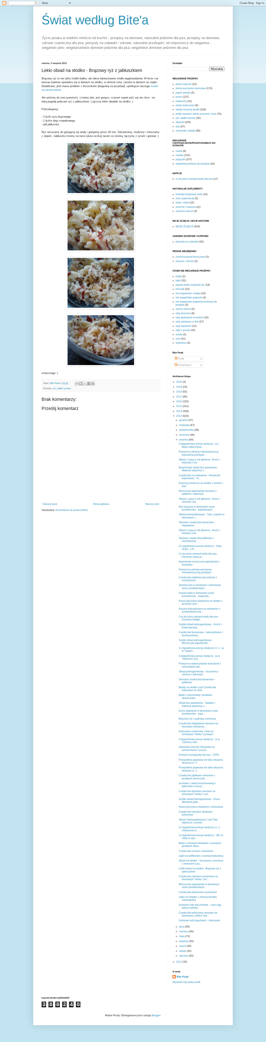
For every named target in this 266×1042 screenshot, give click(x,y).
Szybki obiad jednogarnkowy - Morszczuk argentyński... (196, 642)
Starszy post (152, 504)
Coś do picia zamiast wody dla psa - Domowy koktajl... (199, 618)
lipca (182, 926)
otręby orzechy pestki (188, 109)
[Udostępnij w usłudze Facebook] (89, 383)
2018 (179, 391)
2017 (179, 396)
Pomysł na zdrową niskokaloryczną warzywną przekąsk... (198, 453)
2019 (179, 386)
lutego (183, 951)
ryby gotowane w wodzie (189, 317)
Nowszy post (50, 504)
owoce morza (183, 309)
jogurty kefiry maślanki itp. (190, 284)
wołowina (181, 342)
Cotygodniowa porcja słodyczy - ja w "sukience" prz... (199, 657)
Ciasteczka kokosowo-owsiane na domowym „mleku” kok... (198, 914)
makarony (181, 101)
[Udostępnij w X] (85, 383)
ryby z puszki (183, 330)
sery (178, 338)
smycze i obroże (185, 261)
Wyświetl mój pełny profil (186, 982)
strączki (180, 122)
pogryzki (180, 159)
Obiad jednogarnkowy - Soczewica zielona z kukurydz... (198, 673)
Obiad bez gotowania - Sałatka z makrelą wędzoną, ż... (197, 704)
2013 (179, 416)
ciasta (179, 151)
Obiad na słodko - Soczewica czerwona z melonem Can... (201, 862)
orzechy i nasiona (186, 206)
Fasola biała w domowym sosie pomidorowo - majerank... (196, 594)
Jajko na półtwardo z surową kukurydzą (201, 855)
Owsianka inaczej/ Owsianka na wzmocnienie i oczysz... (197, 748)
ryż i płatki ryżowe (62, 388)
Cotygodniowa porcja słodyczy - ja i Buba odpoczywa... (199, 445)
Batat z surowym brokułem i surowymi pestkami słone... (200, 845)
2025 (179, 381)
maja (182, 936)
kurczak (180, 289)
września (184, 434)
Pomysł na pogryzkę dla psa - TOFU (199, 754)
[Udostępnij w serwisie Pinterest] (93, 383)
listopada (184, 425)
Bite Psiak (183, 976)
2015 (179, 406)
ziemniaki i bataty (185, 130)
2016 (179, 401)
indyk (179, 276)
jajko (178, 280)
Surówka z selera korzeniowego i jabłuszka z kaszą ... (197, 785)
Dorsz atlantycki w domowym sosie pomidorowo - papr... (198, 712)
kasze (179, 96)
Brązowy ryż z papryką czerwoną (197, 718)
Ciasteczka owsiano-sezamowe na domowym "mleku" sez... (198, 878)
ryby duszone (183, 313)
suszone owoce (184, 211)
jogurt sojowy (183, 92)
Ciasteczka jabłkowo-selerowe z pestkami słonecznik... (197, 777)
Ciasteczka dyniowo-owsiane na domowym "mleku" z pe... (197, 793)
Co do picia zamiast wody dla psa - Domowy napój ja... (198, 555)
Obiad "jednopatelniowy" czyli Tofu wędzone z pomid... (198, 821)
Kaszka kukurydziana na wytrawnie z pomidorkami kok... (199, 610)
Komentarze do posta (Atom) (71, 510)
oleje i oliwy (182, 202)
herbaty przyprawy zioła (189, 194)
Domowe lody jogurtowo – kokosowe (199, 920)
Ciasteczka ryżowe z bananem (196, 851)
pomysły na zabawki (187, 241)
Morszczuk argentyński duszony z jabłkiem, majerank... (198, 492)
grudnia (183, 420)
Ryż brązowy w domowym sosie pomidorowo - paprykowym (197, 508)
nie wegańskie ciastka (188, 293)
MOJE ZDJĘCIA (184, 226)
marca (183, 946)
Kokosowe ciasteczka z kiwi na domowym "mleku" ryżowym (196, 733)
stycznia (184, 955)
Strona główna (101, 504)
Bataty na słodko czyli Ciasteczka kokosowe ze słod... (197, 689)
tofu (178, 126)
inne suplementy (185, 198)
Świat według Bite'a (95, 20)
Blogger (156, 1015)
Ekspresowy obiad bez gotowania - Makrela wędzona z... (198, 469)
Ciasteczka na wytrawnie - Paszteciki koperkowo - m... (199, 477)
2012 (179, 961)
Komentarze (184, 365)
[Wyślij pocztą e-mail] (77, 383)
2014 (179, 411)
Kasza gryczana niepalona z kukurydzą (201, 806)
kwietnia (184, 941)
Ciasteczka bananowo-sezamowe (198, 892)
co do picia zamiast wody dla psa (194, 178)
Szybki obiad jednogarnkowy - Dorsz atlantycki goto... (199, 800)
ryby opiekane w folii (187, 321)
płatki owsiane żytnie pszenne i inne (196, 113)
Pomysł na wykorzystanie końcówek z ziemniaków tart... (200, 665)
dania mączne (184, 84)
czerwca (184, 931)
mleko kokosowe (185, 105)
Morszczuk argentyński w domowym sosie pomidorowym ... (199, 886)
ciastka (179, 155)
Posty (180, 358)
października (186, 429)
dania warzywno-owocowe (191, 88)
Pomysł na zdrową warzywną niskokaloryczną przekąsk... (196, 571)
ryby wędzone (183, 326)
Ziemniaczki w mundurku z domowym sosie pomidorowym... (200, 586)
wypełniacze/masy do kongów (192, 163)
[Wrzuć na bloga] (81, 383)
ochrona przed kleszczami (190, 256)
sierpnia (184, 439)
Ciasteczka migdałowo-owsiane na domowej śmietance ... (198, 725)
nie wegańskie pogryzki (189, 297)
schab (179, 334)
